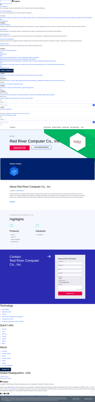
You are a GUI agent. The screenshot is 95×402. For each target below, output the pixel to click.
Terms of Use (3, 395)
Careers (27, 98)
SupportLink (9, 113)
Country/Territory (61, 280)
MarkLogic (2, 57)
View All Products (7, 70)
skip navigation (6, 1)
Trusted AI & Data (4, 50)
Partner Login (20, 87)
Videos (26, 80)
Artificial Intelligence (5, 24)
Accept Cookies (75, 398)
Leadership (13, 94)
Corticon (20, 57)
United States (20, 190)
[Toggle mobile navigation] (1, 124)
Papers (17, 80)
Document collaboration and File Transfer (41, 64)
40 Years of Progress (7, 365)
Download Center (23, 75)
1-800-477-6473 (4, 115)
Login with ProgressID (5, 109)
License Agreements (33, 395)
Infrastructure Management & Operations (17, 61)
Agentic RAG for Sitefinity (20, 17)
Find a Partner (3, 87)
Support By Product (5, 75)
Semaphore (9, 57)
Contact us (70, 293)
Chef (6, 61)
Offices (31, 98)
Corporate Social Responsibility (37, 94)
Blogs (46, 80)
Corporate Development (23, 94)
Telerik (16, 59)
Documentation (32, 80)
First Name (60, 261)
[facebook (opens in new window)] (1, 394)
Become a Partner (12, 87)
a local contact (7, 378)
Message (60, 284)
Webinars (21, 80)
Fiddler (22, 64)
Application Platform (27, 57)
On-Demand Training (17, 84)
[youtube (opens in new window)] (5, 394)
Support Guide (32, 75)
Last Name (60, 265)
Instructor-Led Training (6, 84)
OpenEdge (36, 57)
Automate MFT (32, 65)
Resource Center (10, 80)
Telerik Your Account (24, 113)
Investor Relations (4, 98)
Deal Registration (17, 88)
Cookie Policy (8, 400)
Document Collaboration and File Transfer (12, 321)
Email (59, 269)
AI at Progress (3, 6)
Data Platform (3, 17)
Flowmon (31, 61)
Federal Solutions (4, 43)
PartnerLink (16, 113)
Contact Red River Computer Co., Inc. (20, 148)
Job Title (60, 276)
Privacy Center (11, 395)
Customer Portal (14, 75)
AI (0, 4)
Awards (4, 356)
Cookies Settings (88, 398)
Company (2, 91)
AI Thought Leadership (6, 11)
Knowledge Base (40, 80)
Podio (30, 59)
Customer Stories (56, 80)
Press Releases (14, 98)
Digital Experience (4, 34)
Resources (3, 78)
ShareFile (25, 59)
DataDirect (15, 57)
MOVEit (34, 59)
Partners (2, 85)
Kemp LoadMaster (38, 61)
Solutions (2, 23)
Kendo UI (20, 59)
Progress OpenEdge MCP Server (78, 17)
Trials (3, 331)
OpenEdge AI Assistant (64, 17)
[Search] (1, 100)
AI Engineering (4, 21)
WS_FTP (6, 68)
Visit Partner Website (41, 147)
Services (2, 77)
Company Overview (5, 94)
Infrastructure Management (7, 39)
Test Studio (27, 64)
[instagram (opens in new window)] (6, 394)
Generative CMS (46, 17)
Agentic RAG (10, 17)
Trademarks (14, 389)
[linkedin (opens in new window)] (8, 394)
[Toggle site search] (1, 117)
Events (50, 80)
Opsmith (46, 18)
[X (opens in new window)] (3, 394)
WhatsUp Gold (47, 61)
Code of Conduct (43, 395)
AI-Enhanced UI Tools (5, 64)
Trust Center (21, 98)
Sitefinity (12, 59)
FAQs (63, 80)
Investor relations (6, 358)
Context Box (54, 17)
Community (39, 75)
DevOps (2, 61)
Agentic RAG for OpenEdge (35, 17)
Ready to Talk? (12, 115)
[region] (47, 399)
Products (2, 48)
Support (2, 73)
